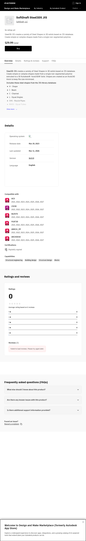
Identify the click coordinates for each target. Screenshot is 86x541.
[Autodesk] (10, 3)
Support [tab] (45, 61)
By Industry (38, 8)
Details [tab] (18, 61)
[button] (43, 390)
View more (10, 109)
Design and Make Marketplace (17, 8)
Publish (75, 8)
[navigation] (43, 8)
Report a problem (11, 424)
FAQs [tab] (54, 61)
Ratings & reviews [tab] (31, 61)
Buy (18, 48)
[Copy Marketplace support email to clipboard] (21, 424)
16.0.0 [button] (31, 158)
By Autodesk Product (58, 8)
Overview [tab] (8, 61)
